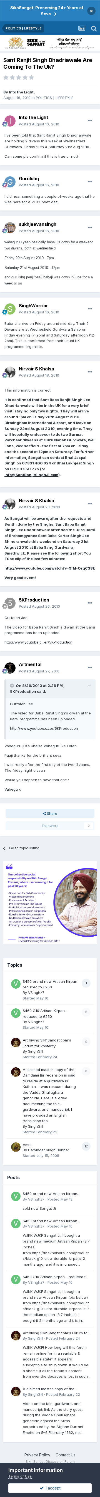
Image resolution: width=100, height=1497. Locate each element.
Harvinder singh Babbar (48, 1150)
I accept (52, 1488)
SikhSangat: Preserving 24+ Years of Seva (46, 10)
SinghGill (35, 1051)
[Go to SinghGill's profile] (16, 1042)
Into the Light (21, 92)
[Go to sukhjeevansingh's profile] (10, 227)
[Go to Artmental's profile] (10, 668)
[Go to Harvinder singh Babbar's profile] (16, 1147)
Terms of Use (20, 1476)
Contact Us (66, 1455)
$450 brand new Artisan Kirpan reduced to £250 (50, 1194)
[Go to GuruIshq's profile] (10, 181)
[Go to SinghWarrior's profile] (10, 309)
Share (51, 813)
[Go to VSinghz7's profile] (16, 984)
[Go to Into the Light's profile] (10, 121)
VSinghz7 (36, 992)
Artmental (30, 664)
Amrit (27, 1144)
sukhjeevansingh (37, 224)
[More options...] (90, 120)
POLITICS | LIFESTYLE (54, 97)
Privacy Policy (37, 1455)
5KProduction (34, 600)
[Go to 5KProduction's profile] (10, 603)
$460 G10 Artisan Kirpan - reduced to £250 (55, 1277)
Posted (39, 124)
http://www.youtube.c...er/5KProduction (38, 642)
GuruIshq (29, 178)
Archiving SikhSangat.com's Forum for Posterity (56, 1333)
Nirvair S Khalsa (36, 369)
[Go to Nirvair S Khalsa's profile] (10, 372)
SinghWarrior (33, 305)
